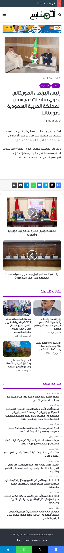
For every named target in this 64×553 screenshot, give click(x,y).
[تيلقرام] (26, 185)
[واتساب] (33, 185)
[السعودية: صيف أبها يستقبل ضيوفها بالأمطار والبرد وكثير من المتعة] (17, 349)
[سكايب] (45, 185)
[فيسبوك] (58, 185)
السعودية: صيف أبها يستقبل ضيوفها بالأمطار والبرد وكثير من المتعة (18, 363)
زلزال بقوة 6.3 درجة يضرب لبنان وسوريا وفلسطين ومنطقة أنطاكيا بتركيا (48, 346)
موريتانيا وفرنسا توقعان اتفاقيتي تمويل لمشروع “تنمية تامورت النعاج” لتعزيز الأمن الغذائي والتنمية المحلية (18, 325)
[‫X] (52, 185)
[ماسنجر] (39, 185)
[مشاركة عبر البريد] (20, 185)
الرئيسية (54, 78)
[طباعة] (14, 185)
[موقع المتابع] (42, 14)
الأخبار (45, 78)
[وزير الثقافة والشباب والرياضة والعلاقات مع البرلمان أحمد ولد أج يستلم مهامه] (47, 308)
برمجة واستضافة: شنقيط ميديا (32, 540)
